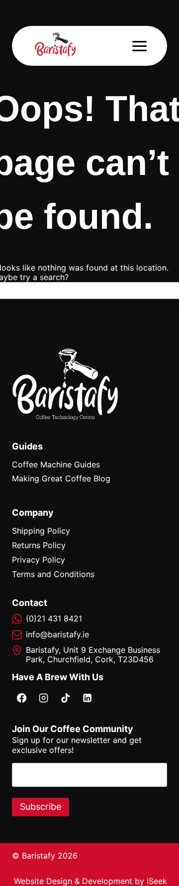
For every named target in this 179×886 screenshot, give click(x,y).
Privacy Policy (38, 560)
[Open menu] (139, 45)
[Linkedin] (87, 697)
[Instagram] (43, 697)
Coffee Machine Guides (56, 464)
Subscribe (40, 806)
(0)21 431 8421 (54, 618)
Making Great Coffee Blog (61, 478)
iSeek (157, 881)
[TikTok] (65, 697)
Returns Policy (39, 545)
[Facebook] (21, 697)
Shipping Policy (41, 531)
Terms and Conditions (53, 574)
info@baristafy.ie (57, 634)
